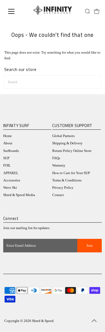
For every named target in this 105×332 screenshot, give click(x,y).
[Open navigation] (15, 11)
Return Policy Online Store (72, 151)
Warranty (58, 165)
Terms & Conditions (67, 180)
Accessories (11, 180)
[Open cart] (96, 11)
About (7, 143)
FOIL (7, 165)
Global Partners (63, 136)
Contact (58, 195)
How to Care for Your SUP (71, 173)
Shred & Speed (43, 321)
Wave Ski (10, 188)
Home (7, 136)
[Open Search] (87, 11)
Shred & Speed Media (19, 195)
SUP (6, 158)
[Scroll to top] (94, 321)
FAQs (56, 158)
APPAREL (10, 173)
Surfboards (11, 151)
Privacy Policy (63, 188)
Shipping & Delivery (67, 143)
